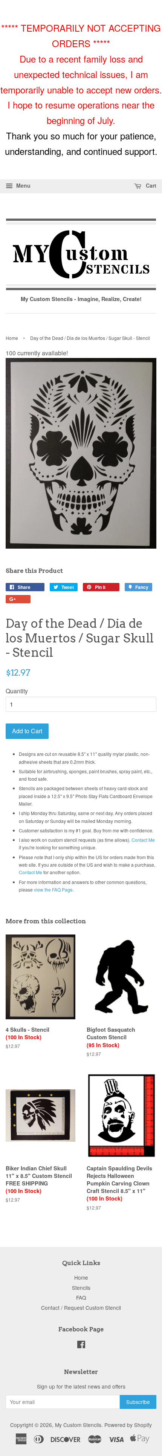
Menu (23, 185)
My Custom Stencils (78, 1424)
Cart (150, 185)
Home (12, 338)
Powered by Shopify (128, 1424)
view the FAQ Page (53, 889)
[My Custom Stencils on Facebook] (81, 1345)
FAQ (81, 1297)
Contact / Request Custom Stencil (81, 1307)
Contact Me (143, 840)
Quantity (17, 691)
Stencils (81, 1287)
